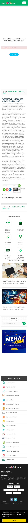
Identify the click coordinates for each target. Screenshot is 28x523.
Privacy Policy (18, 503)
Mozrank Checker (10, 459)
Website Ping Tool (10, 438)
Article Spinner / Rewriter (12, 391)
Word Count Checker (11, 455)
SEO (15, 489)
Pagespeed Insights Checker (13, 408)
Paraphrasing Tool (10, 383)
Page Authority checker (11, 417)
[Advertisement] (14, 22)
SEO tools (10, 486)
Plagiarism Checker (10, 387)
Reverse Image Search (11, 412)
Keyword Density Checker (12, 447)
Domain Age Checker (11, 434)
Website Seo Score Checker (12, 442)
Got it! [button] (14, 520)
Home (4, 501)
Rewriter (21, 489)
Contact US (6, 503)
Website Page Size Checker (12, 451)
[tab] (14, 92)
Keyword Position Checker (12, 395)
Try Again (14, 54)
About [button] (13, 92)
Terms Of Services (19, 501)
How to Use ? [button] (14, 207)
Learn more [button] (6, 516)
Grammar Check (10, 400)
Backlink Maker (9, 430)
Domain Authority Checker (12, 404)
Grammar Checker (8, 489)
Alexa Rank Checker (10, 425)
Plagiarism (17, 486)
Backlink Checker (10, 421)
